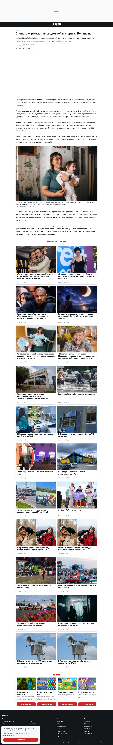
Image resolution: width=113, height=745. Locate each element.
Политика (87, 728)
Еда (30, 721)
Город (86, 719)
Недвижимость (61, 726)
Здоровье (87, 721)
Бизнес (31, 719)
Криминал (32, 723)
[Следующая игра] (95, 684)
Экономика (32, 736)
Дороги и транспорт (8, 721)
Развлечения (61, 731)
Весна (58, 719)
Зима (3, 723)
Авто (3, 719)
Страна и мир (88, 733)
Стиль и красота (62, 733)
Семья (18, 30)
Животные (60, 721)
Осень (59, 728)
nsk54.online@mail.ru (104, 742)
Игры (56, 674)
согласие (21, 733)
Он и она (32, 728)
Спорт (31, 733)
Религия (86, 731)
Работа (31, 731)
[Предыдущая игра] (18, 684)
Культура (59, 723)
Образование (88, 726)
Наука (31, 726)
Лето (85, 723)
